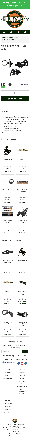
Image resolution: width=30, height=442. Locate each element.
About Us (22, 372)
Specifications (13, 108)
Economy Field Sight (7, 159)
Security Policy (8, 406)
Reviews (4, 111)
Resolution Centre (7, 378)
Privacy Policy (8, 403)
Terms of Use (7, 400)
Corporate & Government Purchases (22, 391)
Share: (22, 84)
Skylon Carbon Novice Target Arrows (22, 190)
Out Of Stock (7, 334)
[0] (18, 32)
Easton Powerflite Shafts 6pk (7, 221)
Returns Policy (8, 413)
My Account (8, 372)
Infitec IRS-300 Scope (7, 190)
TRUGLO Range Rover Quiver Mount (7, 261)
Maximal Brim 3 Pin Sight (7, 323)
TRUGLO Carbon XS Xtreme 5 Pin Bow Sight (22, 293)
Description (5, 108)
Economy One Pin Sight (22, 221)
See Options (7, 202)
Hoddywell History (22, 386)
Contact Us (22, 375)
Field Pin (22, 159)
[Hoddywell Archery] (15, 19)
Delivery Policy (8, 410)
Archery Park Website (22, 382)
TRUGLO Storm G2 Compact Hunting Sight (22, 323)
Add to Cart (16, 98)
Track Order (8, 375)
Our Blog (22, 378)
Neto (20, 435)
